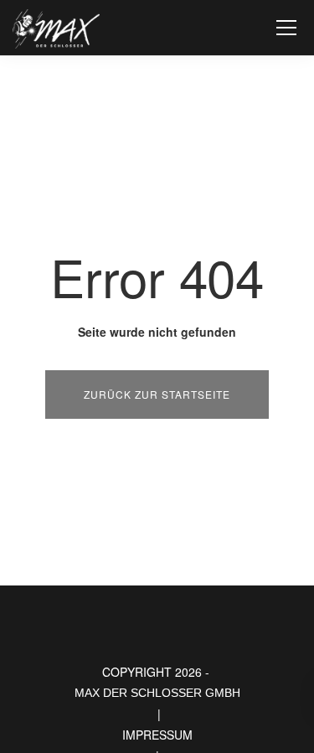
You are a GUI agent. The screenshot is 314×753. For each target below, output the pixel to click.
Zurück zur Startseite (157, 394)
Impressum (157, 734)
